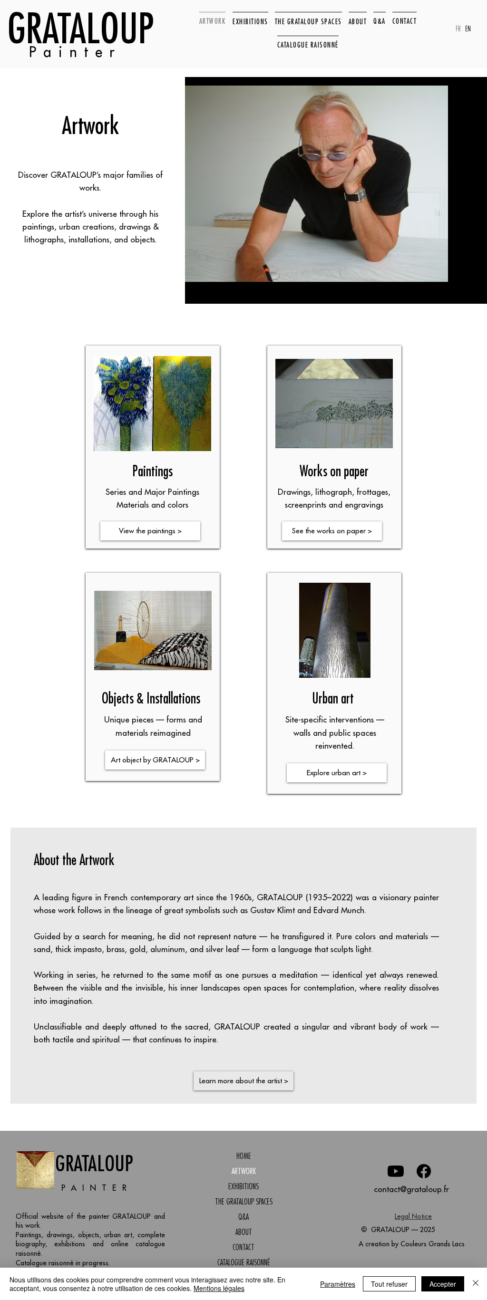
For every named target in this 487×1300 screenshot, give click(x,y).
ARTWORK (244, 1171)
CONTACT (243, 1247)
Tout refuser (389, 1284)
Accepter (442, 1284)
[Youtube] (395, 1171)
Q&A (243, 1217)
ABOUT (243, 1232)
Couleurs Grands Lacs (432, 1244)
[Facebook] (423, 1171)
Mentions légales (219, 1288)
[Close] (475, 1283)
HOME (243, 1156)
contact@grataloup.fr (411, 1189)
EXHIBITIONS (243, 1186)
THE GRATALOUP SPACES (244, 1201)
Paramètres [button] (337, 1284)
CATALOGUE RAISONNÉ (243, 1262)
